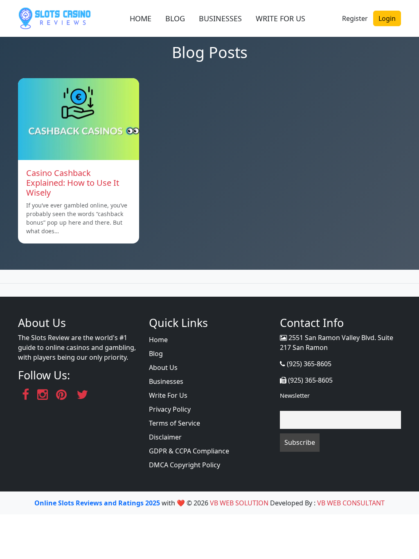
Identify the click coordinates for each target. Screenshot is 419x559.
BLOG (175, 18)
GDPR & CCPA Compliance (189, 450)
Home (158, 339)
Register (355, 18)
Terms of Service (174, 423)
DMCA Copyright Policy (184, 464)
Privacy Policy (170, 409)
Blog (156, 353)
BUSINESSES (220, 18)
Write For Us (168, 395)
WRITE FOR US (280, 18)
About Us (163, 367)
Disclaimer (165, 437)
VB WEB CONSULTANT (351, 502)
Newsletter (295, 395)
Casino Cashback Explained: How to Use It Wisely (72, 182)
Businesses (166, 381)
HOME (140, 18)
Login (387, 18)
